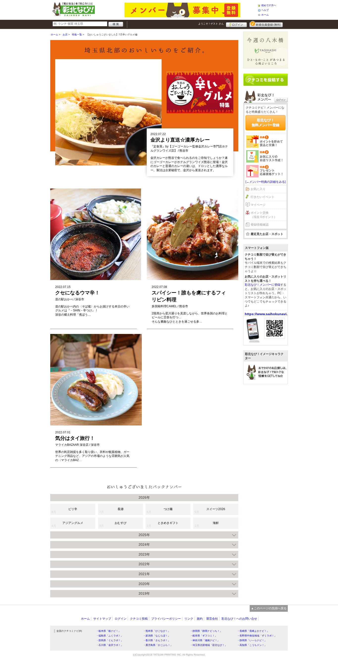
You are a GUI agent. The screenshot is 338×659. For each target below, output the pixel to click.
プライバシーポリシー (166, 618)
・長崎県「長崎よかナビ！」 (253, 631)
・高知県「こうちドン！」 (252, 645)
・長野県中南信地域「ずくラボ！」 (257, 635)
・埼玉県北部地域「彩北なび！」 (208, 645)
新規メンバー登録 (266, 24)
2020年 (144, 584)
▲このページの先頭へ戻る (269, 608)
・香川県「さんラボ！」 (156, 640)
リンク (188, 618)
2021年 (144, 574)
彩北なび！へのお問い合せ (239, 618)
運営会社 (212, 618)
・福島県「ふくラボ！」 (109, 635)
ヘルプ (265, 10)
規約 (200, 618)
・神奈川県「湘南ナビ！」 (205, 640)
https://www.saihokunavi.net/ (269, 314)
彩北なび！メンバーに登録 (262, 284)
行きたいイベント (262, 197)
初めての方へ (268, 5)
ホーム (265, 14)
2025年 (144, 535)
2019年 (144, 593)
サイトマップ (102, 618)
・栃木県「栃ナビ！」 (108, 631)
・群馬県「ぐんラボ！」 (109, 640)
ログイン (236, 24)
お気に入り (258, 189)
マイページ (258, 205)
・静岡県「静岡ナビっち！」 (206, 631)
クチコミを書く (265, 79)
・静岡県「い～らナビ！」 (252, 640)
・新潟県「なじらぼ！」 (156, 635)
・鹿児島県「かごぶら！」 (158, 645)
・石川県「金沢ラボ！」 (109, 645)
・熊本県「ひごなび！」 (156, 631)
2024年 (144, 544)
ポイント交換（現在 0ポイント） (264, 215)
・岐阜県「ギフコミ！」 (203, 635)
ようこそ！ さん (211, 23)
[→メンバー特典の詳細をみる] (265, 182)
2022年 (144, 564)
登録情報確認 (259, 224)
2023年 (144, 554)
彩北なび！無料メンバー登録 (265, 122)
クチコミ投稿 (139, 618)
